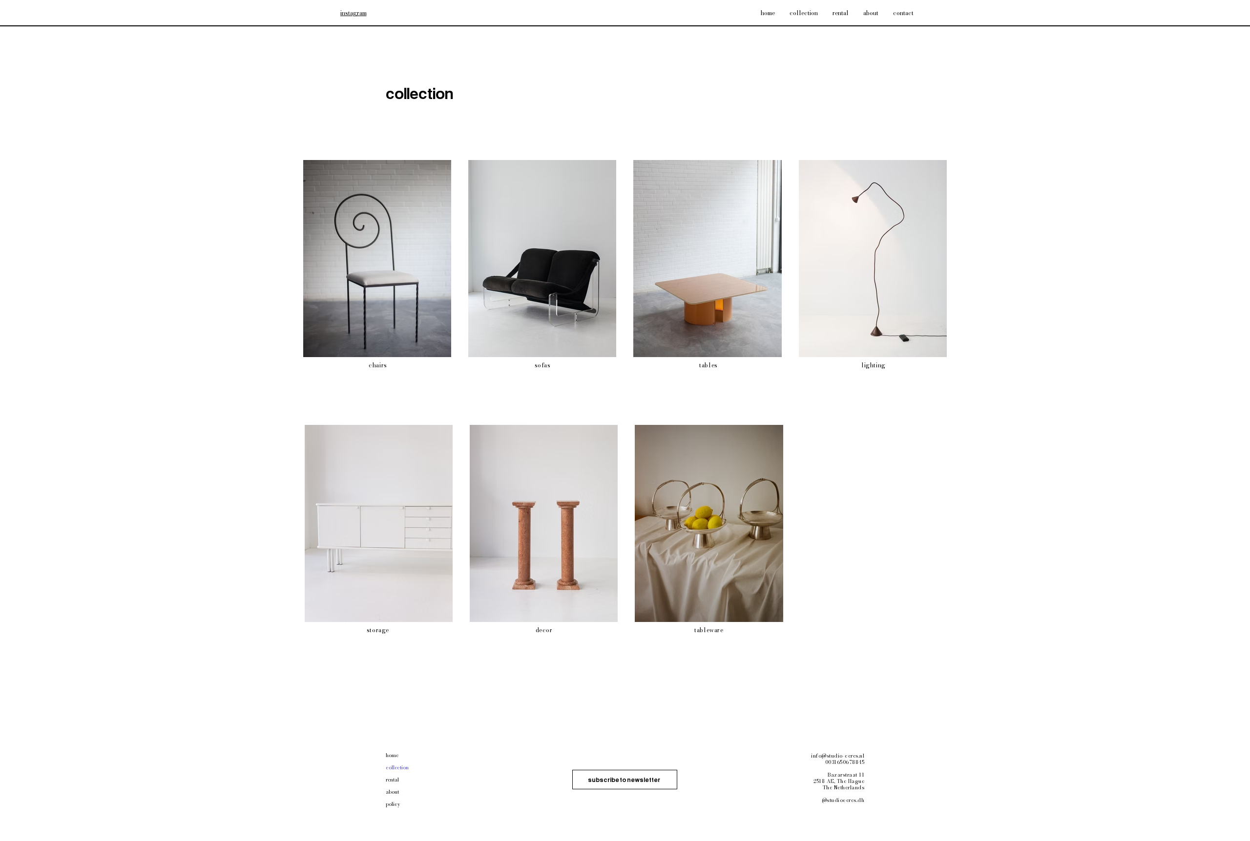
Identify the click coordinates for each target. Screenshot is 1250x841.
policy (393, 804)
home (392, 755)
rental (392, 779)
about (392, 792)
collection (397, 767)
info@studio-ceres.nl (837, 756)
